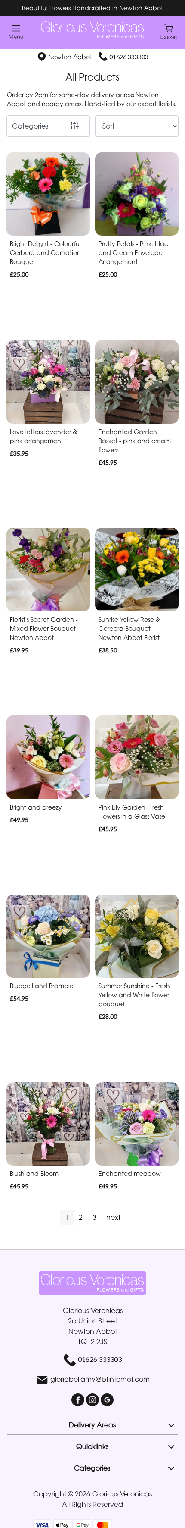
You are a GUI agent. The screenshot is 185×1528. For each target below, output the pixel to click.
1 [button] (67, 1217)
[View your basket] (169, 31)
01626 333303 (128, 56)
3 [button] (94, 1217)
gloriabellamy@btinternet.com (100, 1379)
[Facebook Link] (78, 1399)
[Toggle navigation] (16, 32)
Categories (30, 126)
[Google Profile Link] (107, 1399)
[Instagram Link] (93, 1399)
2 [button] (81, 1217)
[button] (92, 1423)
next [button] (113, 1217)
